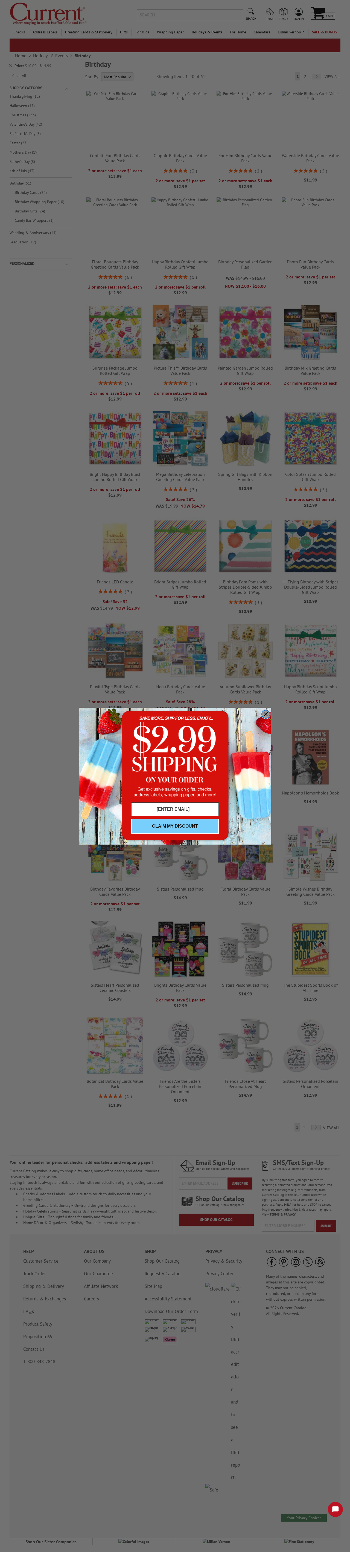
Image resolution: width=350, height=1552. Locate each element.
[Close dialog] (265, 714)
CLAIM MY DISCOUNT (175, 826)
